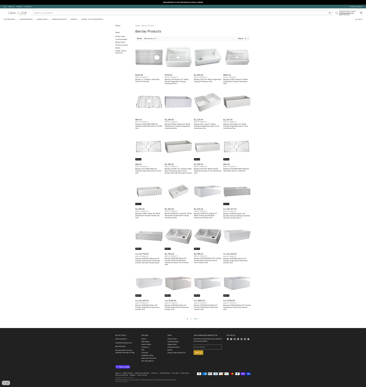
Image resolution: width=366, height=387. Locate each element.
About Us (11, 6)
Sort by (139, 38)
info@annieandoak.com (346, 13)
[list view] (248, 38)
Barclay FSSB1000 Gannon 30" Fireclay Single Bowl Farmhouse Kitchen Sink (235, 261)
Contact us (154, 373)
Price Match (28, 6)
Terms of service (142, 375)
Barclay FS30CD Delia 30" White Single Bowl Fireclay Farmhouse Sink (235, 81)
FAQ (5, 6)
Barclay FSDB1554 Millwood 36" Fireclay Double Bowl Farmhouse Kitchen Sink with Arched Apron (147, 261)
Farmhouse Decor (59, 19)
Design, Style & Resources (92, 19)
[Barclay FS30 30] (207, 57)
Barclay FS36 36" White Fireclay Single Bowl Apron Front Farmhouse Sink (207, 171)
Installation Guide (147, 355)
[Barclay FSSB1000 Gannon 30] (237, 236)
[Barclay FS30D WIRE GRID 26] (149, 102)
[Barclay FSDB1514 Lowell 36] (178, 191)
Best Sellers (145, 341)
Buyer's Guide (146, 344)
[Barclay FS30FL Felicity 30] (178, 102)
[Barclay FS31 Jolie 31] (207, 102)
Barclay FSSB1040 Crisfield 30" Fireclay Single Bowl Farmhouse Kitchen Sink (206, 307)
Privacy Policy (185, 373)
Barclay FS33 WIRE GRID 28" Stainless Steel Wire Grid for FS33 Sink (148, 171)
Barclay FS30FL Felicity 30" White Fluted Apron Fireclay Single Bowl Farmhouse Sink (177, 126)
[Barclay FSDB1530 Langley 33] (207, 191)
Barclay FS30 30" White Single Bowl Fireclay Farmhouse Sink (207, 80)
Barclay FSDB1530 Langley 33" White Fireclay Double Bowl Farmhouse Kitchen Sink (205, 215)
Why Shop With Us (147, 361)
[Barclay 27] (149, 57)
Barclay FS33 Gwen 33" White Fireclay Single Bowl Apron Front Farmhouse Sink (235, 126)
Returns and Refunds (121, 375)
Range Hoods (42, 19)
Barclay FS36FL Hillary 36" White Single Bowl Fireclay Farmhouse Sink (147, 215)
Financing (19, 6)
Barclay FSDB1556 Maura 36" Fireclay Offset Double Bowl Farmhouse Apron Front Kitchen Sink (177, 261)
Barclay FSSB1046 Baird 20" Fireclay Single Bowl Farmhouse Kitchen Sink (237, 307)
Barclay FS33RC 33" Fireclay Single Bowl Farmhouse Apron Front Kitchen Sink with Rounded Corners (178, 171)
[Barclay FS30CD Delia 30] (237, 57)
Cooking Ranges (26, 19)
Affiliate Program (128, 373)
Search (143, 339)
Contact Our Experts (356, 6)
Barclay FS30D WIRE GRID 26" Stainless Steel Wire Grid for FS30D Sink (148, 126)
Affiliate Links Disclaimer (142, 373)
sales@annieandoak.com (123, 343)
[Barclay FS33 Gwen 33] (237, 102)
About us (118, 373)
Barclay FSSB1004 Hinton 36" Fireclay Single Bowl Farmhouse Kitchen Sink (147, 307)
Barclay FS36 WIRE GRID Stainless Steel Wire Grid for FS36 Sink (236, 170)
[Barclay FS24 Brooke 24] (178, 57)
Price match (175, 373)
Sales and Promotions (148, 358)
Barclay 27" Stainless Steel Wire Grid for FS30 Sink (147, 80)
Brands (74, 19)
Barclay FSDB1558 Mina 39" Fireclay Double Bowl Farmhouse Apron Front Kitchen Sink (207, 260)
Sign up (198, 353)
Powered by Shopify (121, 381)
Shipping (132, 375)
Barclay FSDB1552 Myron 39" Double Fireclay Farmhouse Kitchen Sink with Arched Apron (236, 216)
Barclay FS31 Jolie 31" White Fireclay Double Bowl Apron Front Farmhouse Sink (206, 126)
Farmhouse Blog (165, 373)
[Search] (329, 13)
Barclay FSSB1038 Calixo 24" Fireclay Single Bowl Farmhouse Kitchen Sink (177, 307)
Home (137, 25)
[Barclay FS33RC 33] (178, 146)
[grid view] (246, 38)
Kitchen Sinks (9, 19)
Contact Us (145, 347)
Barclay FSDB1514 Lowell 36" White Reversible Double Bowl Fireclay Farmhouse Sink (178, 215)
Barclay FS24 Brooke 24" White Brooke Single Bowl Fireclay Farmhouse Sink (176, 81)
